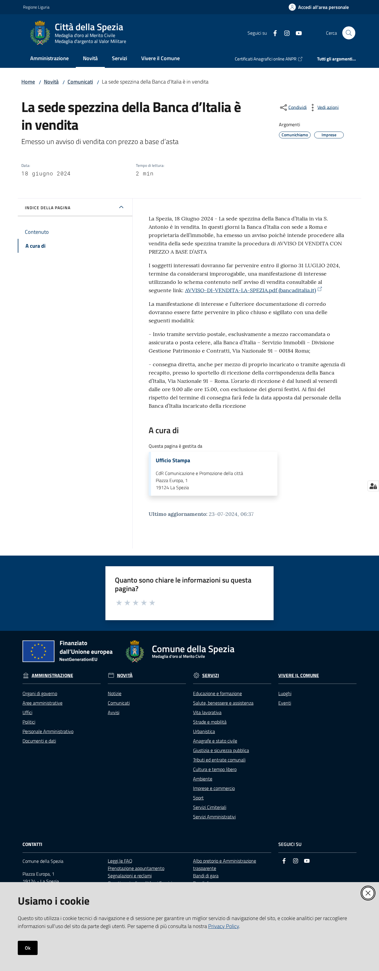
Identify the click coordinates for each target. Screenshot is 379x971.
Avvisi (113, 712)
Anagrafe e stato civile (215, 740)
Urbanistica (204, 731)
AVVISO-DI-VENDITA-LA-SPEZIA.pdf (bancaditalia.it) (250, 290)
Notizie (114, 693)
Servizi (210, 675)
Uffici (27, 712)
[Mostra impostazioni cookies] (373, 486)
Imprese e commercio (214, 788)
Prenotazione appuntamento (136, 868)
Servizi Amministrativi (214, 816)
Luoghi (284, 693)
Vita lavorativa (207, 712)
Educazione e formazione (217, 693)
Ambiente (202, 778)
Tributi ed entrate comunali (219, 759)
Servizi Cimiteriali (209, 807)
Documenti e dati (39, 740)
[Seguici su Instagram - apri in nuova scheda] (284, 32)
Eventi (284, 702)
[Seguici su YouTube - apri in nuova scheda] (296, 32)
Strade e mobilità (210, 721)
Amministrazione (52, 675)
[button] (349, 33)
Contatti (32, 844)
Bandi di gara (206, 875)
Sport (198, 797)
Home (28, 82)
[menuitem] (49, 59)
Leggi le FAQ (120, 860)
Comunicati (80, 82)
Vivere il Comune (298, 675)
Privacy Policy (223, 926)
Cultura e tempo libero (215, 769)
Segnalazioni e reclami (130, 875)
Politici (29, 721)
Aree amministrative (42, 702)
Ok (27, 947)
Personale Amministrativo (48, 731)
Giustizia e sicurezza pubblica (221, 750)
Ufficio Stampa (173, 460)
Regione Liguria (36, 7)
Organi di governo (40, 693)
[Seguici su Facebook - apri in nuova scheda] (273, 32)
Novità (51, 82)
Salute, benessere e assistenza (223, 702)
